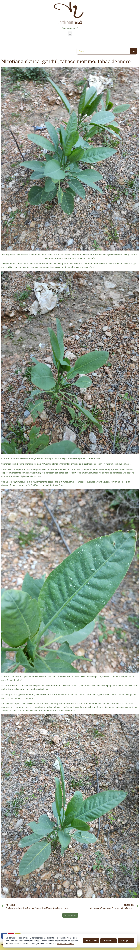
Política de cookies (65, 943)
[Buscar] (133, 51)
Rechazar (108, 940)
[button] (70, 33)
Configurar (126, 940)
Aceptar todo (91, 940)
